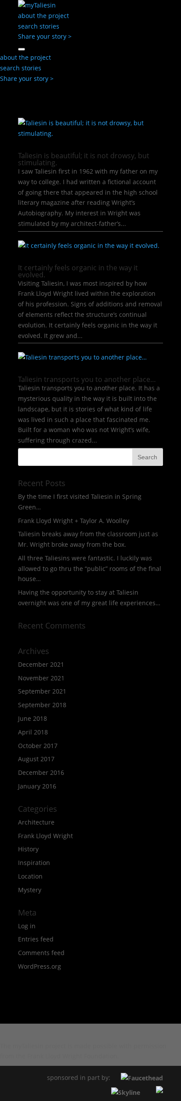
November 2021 (41, 678)
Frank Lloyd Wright (45, 836)
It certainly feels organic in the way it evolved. (78, 271)
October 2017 (38, 745)
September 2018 (42, 705)
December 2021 (41, 664)
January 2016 (37, 786)
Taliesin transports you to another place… (87, 379)
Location (30, 876)
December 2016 (41, 772)
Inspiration (34, 862)
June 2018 (32, 718)
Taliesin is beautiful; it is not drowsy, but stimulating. (83, 159)
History (28, 849)
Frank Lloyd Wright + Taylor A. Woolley (73, 520)
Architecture (36, 822)
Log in (27, 926)
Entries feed (36, 939)
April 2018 (33, 732)
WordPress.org (39, 966)
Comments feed (41, 952)
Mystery (29, 890)
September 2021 (42, 691)
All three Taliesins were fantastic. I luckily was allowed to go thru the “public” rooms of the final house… (89, 568)
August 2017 (36, 759)
